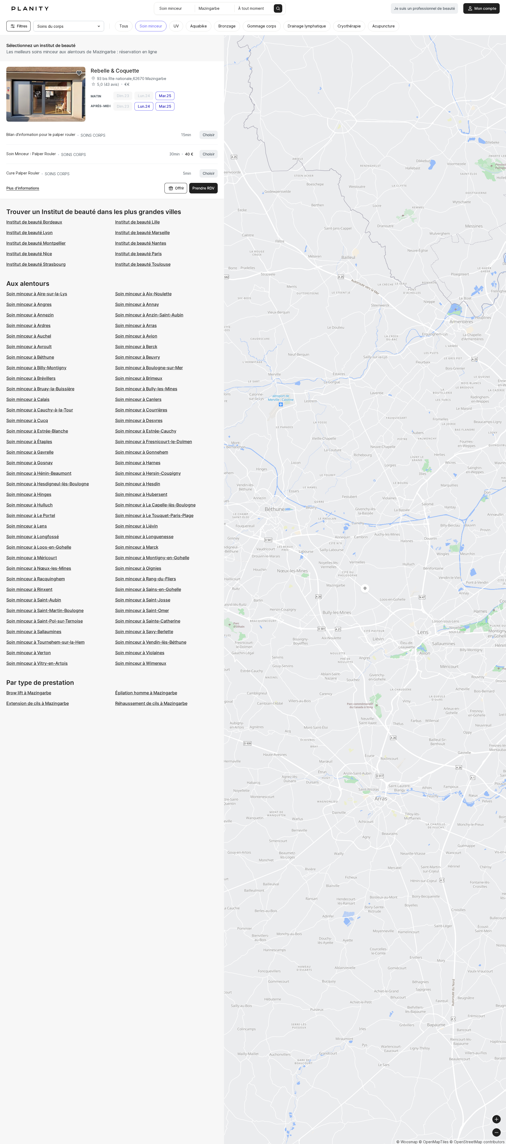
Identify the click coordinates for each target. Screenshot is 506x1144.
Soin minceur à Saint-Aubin (33, 599)
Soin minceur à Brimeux (138, 378)
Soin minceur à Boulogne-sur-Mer (149, 367)
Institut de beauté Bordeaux (34, 222)
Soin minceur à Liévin (136, 526)
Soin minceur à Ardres (28, 325)
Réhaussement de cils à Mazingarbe (151, 703)
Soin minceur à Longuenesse (144, 536)
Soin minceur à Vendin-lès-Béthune (150, 642)
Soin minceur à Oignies (138, 568)
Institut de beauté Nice (29, 253)
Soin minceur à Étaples (29, 441)
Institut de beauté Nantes (140, 243)
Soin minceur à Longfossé (32, 536)
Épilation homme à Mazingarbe (146, 692)
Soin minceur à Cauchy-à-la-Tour (39, 409)
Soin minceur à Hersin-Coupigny (148, 473)
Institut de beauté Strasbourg (36, 264)
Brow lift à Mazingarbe (28, 692)
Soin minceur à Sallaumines (33, 631)
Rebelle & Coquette (115, 71)
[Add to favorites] (79, 73)
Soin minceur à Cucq (27, 420)
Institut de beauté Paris (138, 253)
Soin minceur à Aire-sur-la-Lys (36, 293)
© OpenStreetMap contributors (477, 1142)
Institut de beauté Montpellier (36, 243)
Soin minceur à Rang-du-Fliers (145, 578)
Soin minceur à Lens (26, 526)
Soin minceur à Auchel (28, 336)
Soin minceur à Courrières (141, 409)
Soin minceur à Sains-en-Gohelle (148, 589)
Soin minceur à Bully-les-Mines (146, 388)
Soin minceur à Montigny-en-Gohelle (152, 557)
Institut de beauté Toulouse (143, 264)
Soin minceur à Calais (28, 399)
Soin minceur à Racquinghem (35, 578)
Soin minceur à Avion (136, 336)
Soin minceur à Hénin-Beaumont (38, 473)
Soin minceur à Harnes (137, 462)
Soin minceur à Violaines (139, 652)
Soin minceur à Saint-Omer (142, 610)
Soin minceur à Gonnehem (141, 452)
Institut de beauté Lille (137, 222)
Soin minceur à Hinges (28, 494)
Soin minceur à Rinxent (29, 589)
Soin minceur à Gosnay (29, 462)
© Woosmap (407, 1142)
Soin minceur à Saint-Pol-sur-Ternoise (44, 621)
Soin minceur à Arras (136, 325)
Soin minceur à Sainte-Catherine (147, 621)
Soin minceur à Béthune (30, 357)
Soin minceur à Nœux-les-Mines (38, 568)
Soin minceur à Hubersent (141, 494)
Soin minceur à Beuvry (137, 357)
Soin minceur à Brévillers (31, 378)
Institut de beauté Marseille (142, 232)
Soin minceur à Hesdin (137, 483)
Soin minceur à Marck (136, 547)
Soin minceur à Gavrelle (29, 452)
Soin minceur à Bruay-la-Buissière (40, 388)
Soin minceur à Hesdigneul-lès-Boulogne (47, 483)
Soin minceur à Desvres (139, 420)
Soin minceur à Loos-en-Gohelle (38, 547)
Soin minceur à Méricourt (31, 557)
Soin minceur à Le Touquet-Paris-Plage (154, 515)
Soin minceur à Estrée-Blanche (37, 431)
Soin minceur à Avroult (29, 346)
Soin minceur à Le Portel (30, 515)
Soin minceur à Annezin (30, 314)
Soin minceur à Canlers (138, 399)
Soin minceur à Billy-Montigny (36, 367)
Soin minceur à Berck (136, 346)
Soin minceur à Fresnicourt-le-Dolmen (153, 441)
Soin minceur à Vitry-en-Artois (37, 663)
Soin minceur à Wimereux (140, 663)
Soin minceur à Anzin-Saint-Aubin (149, 314)
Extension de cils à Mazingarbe (37, 703)
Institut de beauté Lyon (29, 232)
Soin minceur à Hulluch (29, 504)
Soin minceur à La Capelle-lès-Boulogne (155, 504)
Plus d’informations (22, 188)
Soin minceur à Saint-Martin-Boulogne (45, 610)
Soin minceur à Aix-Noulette (143, 293)
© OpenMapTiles (434, 1142)
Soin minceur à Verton (28, 652)
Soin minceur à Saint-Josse (142, 599)
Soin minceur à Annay (137, 304)
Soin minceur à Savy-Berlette (144, 631)
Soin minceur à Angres (29, 304)
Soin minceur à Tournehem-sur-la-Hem (45, 642)
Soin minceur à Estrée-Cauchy (145, 431)
